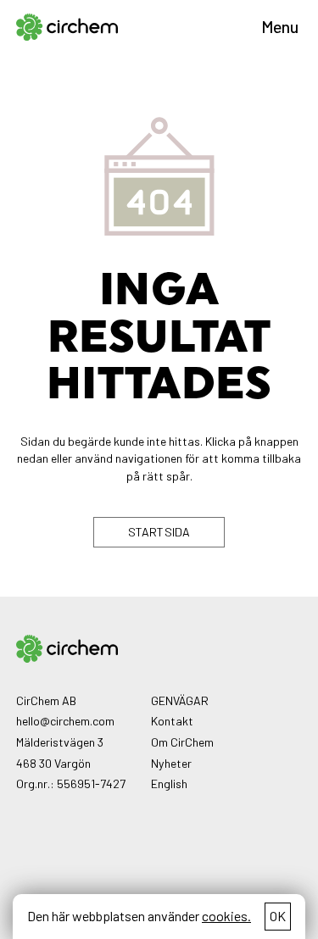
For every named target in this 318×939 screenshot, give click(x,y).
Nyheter (171, 763)
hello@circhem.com (65, 721)
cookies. (226, 916)
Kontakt (172, 721)
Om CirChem (182, 742)
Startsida (159, 532)
